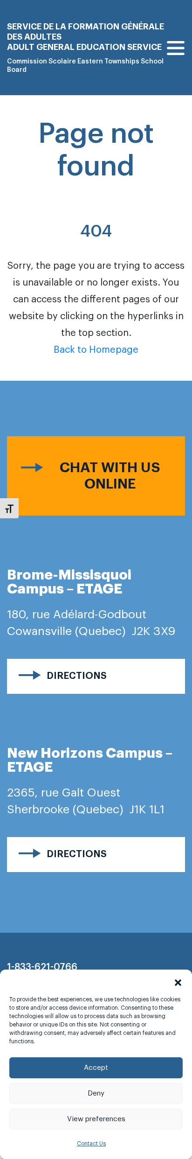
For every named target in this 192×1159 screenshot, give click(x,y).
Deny (96, 1093)
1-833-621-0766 (42, 967)
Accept (96, 1067)
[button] (178, 981)
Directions (77, 676)
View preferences (96, 1119)
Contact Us (91, 1143)
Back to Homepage (96, 350)
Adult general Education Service (84, 47)
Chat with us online (110, 476)
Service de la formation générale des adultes (85, 31)
